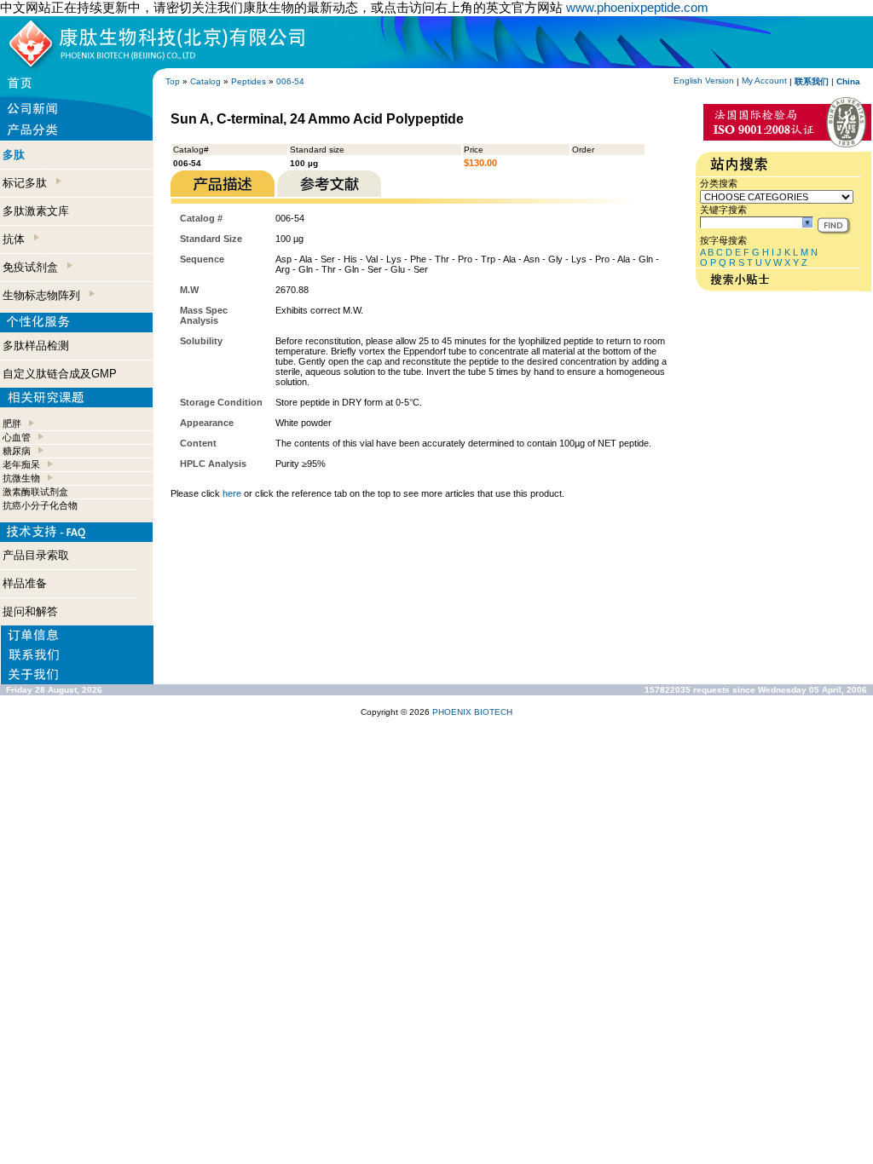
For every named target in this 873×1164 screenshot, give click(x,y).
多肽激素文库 (36, 211)
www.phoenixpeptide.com (637, 7)
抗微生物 (21, 478)
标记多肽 (28, 182)
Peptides (248, 81)
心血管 (17, 437)
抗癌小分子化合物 (40, 505)
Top (172, 81)
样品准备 (25, 583)
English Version (704, 80)
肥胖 (12, 423)
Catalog (205, 81)
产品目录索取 (36, 555)
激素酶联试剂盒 (35, 492)
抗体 (17, 239)
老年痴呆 (21, 464)
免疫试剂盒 (34, 267)
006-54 (290, 81)
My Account (764, 80)
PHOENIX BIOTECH (472, 712)
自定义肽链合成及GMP (60, 373)
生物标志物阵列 (45, 295)
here (232, 493)
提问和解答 (30, 611)
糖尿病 (17, 451)
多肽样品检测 (36, 345)
